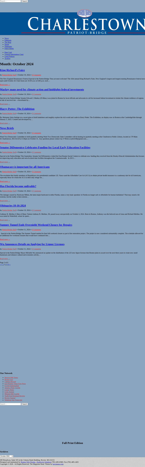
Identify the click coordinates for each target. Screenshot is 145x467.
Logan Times (9, 390)
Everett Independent (12, 386)
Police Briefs (9, 48)
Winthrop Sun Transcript (13, 400)
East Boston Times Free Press (15, 384)
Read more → (5, 85)
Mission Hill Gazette (12, 394)
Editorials (8, 40)
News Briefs (7, 128)
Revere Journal (10, 398)
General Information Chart (14, 54)
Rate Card (8, 52)
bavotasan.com (58, 464)
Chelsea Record (10, 382)
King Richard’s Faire (12, 70)
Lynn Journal (9, 392)
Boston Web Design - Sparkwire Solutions (36, 462)
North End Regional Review (15, 396)
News (7, 38)
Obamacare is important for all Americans (25, 166)
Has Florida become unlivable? (18, 186)
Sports (7, 44)
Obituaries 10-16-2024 (13, 205)
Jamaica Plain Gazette (12, 388)
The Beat (8, 42)
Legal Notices (9, 56)
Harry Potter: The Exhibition (17, 108)
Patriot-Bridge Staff (9, 75)
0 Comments (36, 75)
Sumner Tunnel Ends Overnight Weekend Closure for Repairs (36, 224)
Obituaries (8, 46)
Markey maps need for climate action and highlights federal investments (42, 89)
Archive (7, 58)
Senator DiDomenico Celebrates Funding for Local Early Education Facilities (45, 147)
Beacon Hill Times (11, 378)
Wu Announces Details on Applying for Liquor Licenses (32, 244)
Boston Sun (9, 380)
